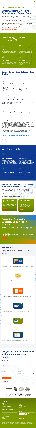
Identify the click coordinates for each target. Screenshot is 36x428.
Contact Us (21, 408)
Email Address (4, 371)
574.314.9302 (6, 413)
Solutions (21, 403)
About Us (20, 404)
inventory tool (29, 82)
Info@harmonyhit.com (6, 414)
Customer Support (22, 406)
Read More (5, 208)
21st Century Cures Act (7, 176)
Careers (3, 417)
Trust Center (4, 418)
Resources (21, 405)
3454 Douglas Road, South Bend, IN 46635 (5, 416)
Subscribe (21, 418)
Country (19, 371)
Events (20, 407)
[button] (34, 2)
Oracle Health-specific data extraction (20, 26)
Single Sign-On (10, 97)
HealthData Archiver (6, 96)
